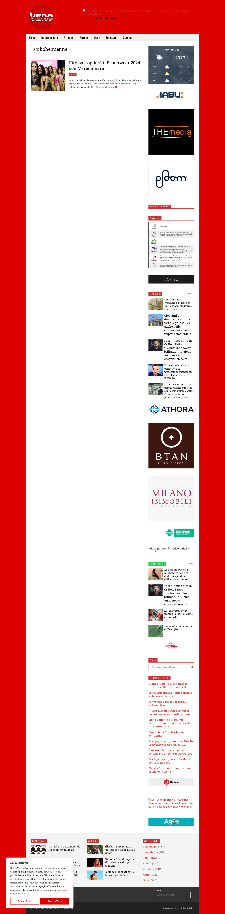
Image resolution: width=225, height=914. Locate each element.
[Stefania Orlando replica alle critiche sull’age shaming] (95, 862)
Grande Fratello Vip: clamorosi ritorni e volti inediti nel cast (168, 685)
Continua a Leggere (105, 87)
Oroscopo (127, 38)
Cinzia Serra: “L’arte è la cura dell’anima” (166, 733)
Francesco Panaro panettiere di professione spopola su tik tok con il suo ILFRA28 (178, 372)
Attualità (68, 38)
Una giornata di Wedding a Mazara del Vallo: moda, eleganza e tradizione (178, 304)
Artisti (147, 874)
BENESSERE (157, 564)
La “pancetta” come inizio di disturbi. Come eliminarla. (178, 614)
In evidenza (150, 852)
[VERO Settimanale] (41, 21)
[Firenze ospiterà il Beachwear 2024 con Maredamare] (48, 75)
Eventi (73, 74)
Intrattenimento (49, 38)
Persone (84, 38)
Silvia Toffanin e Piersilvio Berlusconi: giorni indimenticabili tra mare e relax (170, 723)
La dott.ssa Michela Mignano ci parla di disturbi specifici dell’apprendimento (176, 574)
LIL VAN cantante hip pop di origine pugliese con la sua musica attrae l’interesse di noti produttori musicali (179, 391)
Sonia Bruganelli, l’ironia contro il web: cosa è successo (170, 694)
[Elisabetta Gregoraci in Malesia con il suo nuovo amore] (95, 849)
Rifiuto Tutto (24, 901)
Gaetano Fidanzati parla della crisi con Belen (119, 873)
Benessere (111, 38)
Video (97, 38)
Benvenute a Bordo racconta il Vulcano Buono (167, 703)
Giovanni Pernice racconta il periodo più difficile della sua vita (170, 751)
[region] (39, 883)
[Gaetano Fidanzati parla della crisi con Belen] (95, 875)
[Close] (71, 859)
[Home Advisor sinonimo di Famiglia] (155, 631)
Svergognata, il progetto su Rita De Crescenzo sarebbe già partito (170, 742)
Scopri (191, 293)
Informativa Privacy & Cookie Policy (178, 908)
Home (32, 38)
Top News (149, 858)
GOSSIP (92, 841)
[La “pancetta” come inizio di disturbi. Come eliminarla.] (155, 615)
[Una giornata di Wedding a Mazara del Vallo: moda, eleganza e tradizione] (155, 304)
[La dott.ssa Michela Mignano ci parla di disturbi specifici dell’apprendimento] (155, 574)
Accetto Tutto (55, 901)
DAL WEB (155, 294)
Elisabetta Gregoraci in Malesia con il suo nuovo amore (120, 849)
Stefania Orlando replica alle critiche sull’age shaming (119, 862)
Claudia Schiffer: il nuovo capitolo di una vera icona (170, 769)
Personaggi (150, 846)
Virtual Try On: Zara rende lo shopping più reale (64, 848)
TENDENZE (38, 841)
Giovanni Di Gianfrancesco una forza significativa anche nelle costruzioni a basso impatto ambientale (177, 325)
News (146, 880)
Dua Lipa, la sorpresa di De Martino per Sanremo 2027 (170, 760)
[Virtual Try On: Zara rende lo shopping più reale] (39, 849)
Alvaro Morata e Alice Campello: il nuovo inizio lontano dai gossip (170, 712)
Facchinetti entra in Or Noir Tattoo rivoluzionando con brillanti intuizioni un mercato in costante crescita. (178, 350)
